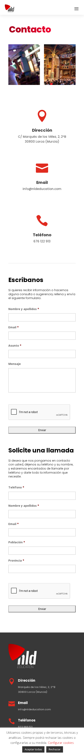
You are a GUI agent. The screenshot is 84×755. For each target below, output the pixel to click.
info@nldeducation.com (34, 709)
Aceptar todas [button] (33, 749)
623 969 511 (25, 727)
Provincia (16, 560)
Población (16, 542)
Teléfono (16, 487)
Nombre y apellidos (23, 309)
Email (13, 327)
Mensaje (14, 364)
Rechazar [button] (55, 749)
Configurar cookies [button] (61, 743)
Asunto (14, 345)
